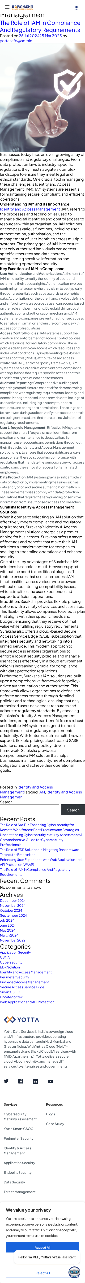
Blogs (50, 1114)
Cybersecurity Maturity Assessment (20, 1116)
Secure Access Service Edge (22, 987)
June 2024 (8, 925)
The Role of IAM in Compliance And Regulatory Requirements (40, 26)
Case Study (55, 1123)
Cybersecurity (11, 962)
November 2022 (12, 940)
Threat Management (20, 1192)
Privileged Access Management (24, 982)
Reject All (42, 1273)
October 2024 (11, 910)
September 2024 (13, 915)
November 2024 (13, 905)
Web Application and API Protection (27, 1002)
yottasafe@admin (16, 40)
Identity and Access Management (30, 208)
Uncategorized (11, 997)
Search (6, 801)
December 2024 (13, 900)
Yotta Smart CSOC (18, 1128)
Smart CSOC (10, 992)
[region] (42, 1242)
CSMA (5, 957)
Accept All (42, 1247)
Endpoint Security (18, 1172)
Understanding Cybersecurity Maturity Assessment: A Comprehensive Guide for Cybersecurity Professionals (41, 839)
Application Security (15, 952)
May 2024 (7, 930)
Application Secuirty (19, 1162)
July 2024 (7, 920)
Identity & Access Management (17, 1150)
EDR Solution (10, 967)
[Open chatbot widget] (74, 1272)
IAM (41, 791)
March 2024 (9, 935)
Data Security (14, 1182)
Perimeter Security (14, 977)
